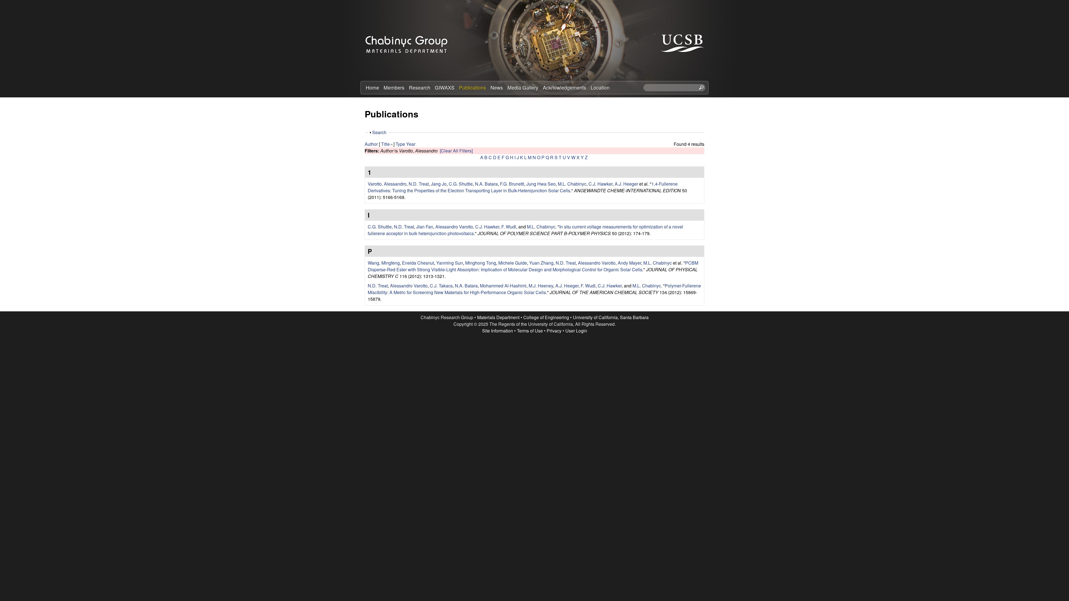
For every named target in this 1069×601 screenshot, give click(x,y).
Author (371, 144)
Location (600, 87)
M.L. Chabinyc (572, 184)
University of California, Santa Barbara (611, 317)
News (497, 87)
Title (385, 144)
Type (400, 144)
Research (419, 87)
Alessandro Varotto (454, 226)
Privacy (554, 330)
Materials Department (498, 317)
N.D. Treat (419, 184)
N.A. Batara (486, 184)
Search (379, 132)
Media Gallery (522, 87)
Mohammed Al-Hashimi (503, 285)
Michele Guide (512, 263)
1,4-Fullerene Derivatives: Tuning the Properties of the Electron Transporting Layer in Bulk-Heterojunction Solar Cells (523, 187)
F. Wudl (508, 226)
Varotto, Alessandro (387, 184)
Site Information (497, 330)
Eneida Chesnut (418, 263)
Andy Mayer (629, 263)
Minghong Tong (480, 263)
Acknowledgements (564, 87)
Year (410, 144)
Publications (472, 87)
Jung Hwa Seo (541, 184)
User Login (576, 330)
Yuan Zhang (541, 263)
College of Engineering (546, 317)
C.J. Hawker (600, 184)
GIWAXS (445, 87)
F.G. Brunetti (512, 184)
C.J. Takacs (441, 285)
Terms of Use (530, 330)
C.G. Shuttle (461, 184)
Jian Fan (424, 226)
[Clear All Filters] (456, 150)
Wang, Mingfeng (384, 263)
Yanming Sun (449, 263)
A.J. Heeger (626, 184)
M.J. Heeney (541, 285)
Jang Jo (439, 184)
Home (372, 87)
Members (394, 87)
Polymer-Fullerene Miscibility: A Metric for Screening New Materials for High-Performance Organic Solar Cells (534, 288)
